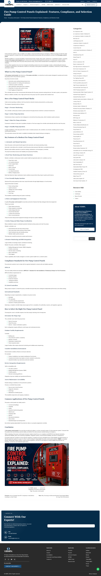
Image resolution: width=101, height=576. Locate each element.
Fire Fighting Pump (77, 78)
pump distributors (77, 131)
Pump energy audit (77, 134)
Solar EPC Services (77, 155)
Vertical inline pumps (78, 173)
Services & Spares (34, 4)
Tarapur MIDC (89, 561)
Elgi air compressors (77, 64)
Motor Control (76, 122)
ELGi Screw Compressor (78, 68)
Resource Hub (65, 4)
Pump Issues (76, 138)
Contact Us (94, 1)
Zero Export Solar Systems (79, 180)
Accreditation (49, 554)
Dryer (74, 59)
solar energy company (78, 152)
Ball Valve (75, 38)
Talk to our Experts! (84, 229)
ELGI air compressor (77, 61)
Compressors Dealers (78, 45)
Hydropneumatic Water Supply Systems (82, 92)
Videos (76, 198)
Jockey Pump (76, 101)
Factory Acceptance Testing (79, 75)
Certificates (77, 193)
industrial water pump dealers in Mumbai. (82, 99)
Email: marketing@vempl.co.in (36, 1)
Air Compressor (76, 31)
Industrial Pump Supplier (78, 94)
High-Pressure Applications (79, 85)
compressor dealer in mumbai (80, 43)
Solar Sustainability (77, 162)
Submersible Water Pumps (79, 166)
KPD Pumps (76, 117)
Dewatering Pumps (77, 54)
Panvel (87, 563)
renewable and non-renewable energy (82, 150)
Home (5, 17)
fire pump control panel (13, 17)
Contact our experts (12, 566)
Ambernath (88, 552)
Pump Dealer (76, 129)
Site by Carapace (93, 573)
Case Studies (78, 191)
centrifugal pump (77, 40)
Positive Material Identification (80, 124)
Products (18, 4)
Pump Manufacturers (78, 141)
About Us (82, 1)
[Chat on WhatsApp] (98, 569)
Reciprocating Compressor (79, 148)
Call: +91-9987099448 (22, 1)
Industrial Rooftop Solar (78, 96)
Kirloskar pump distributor (79, 113)
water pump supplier (78, 178)
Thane (87, 565)
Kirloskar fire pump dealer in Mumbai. (81, 108)
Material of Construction (78, 120)
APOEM (43, 4)
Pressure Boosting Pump (78, 127)
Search (91, 238)
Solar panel (75, 157)
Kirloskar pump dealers (78, 110)
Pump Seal (75, 143)
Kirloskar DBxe (76, 103)
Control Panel (76, 47)
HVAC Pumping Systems (78, 89)
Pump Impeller (76, 136)
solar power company (78, 159)
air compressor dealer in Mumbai (80, 33)
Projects (25, 4)
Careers (88, 1)
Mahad (87, 554)
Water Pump (76, 176)
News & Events (78, 196)
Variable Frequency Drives (79, 171)
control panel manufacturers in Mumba (82, 50)
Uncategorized (76, 169)
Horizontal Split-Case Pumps (79, 87)
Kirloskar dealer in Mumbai (79, 106)
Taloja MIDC (88, 559)
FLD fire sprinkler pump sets (79, 82)
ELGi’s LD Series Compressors (80, 71)
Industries (57, 4)
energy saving (76, 73)
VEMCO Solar (50, 4)
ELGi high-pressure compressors (80, 66)
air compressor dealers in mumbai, (81, 36)
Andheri (87, 550)
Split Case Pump (77, 164)
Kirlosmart (75, 115)
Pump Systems (76, 145)
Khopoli (87, 557)
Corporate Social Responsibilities (54, 557)
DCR (74, 52)
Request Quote (91, 4)
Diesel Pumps (76, 57)
